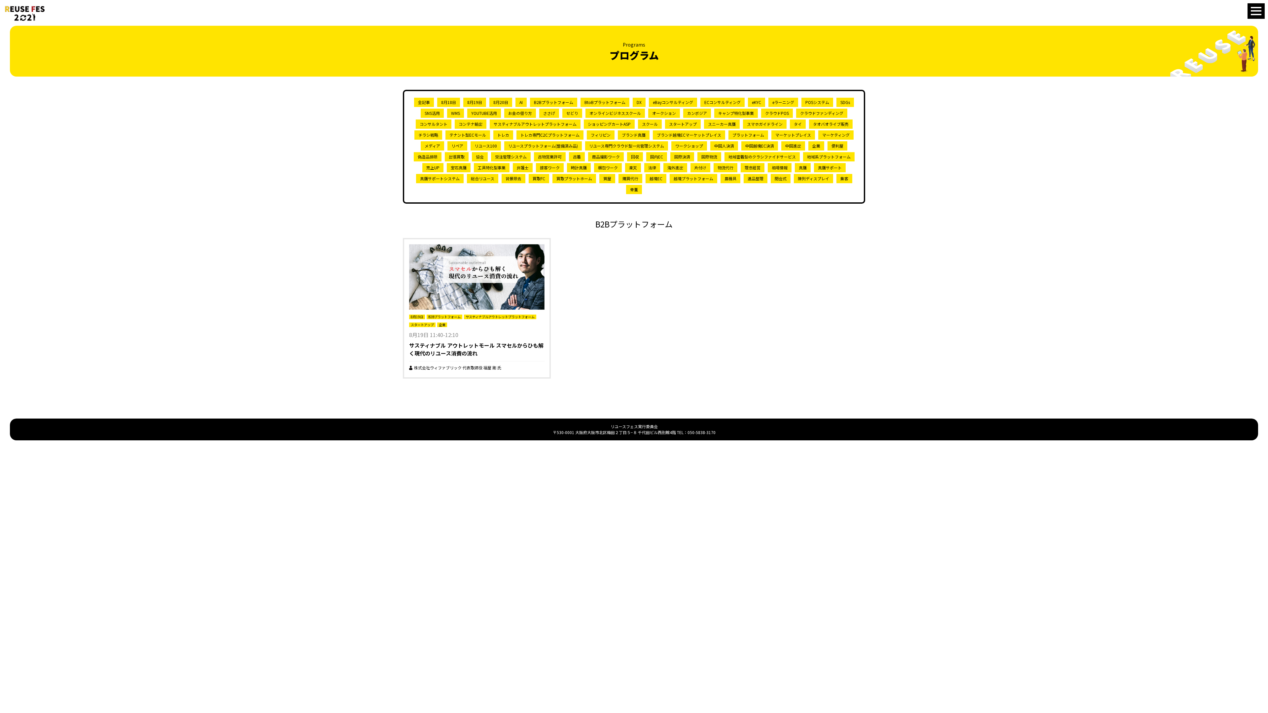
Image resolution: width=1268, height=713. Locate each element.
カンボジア (697, 113)
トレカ (503, 135)
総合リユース (482, 178)
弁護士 (523, 167)
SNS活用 (432, 113)
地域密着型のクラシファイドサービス (762, 156)
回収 (635, 156)
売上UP (433, 167)
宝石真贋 (459, 167)
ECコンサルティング (722, 102)
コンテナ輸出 (470, 124)
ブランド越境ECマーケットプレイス (689, 135)
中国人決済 (724, 146)
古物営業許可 (550, 156)
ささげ (549, 113)
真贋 (803, 167)
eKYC (756, 102)
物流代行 (725, 167)
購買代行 (630, 178)
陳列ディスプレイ (813, 178)
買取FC (539, 178)
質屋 (607, 178)
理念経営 (752, 167)
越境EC (656, 178)
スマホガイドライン (765, 124)
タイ (798, 124)
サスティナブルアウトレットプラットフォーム (535, 124)
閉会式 (781, 178)
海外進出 (675, 167)
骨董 (634, 189)
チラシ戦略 (428, 135)
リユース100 (486, 146)
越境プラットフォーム (693, 178)
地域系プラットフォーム (829, 156)
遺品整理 (755, 178)
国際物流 (709, 156)
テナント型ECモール (467, 135)
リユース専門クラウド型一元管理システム (626, 146)
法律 (652, 167)
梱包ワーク (608, 167)
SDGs (845, 102)
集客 (844, 178)
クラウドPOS (777, 113)
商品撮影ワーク (606, 156)
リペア (457, 146)
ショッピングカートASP (609, 124)
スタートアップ (683, 124)
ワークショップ (689, 146)
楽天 (633, 167)
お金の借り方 (520, 113)
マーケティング (836, 135)
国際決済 (682, 156)
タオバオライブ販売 (831, 124)
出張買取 (457, 156)
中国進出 (793, 146)
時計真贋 (579, 167)
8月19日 (474, 102)
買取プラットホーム (574, 178)
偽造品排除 (428, 156)
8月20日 (500, 102)
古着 (577, 156)
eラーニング (783, 102)
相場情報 (780, 167)
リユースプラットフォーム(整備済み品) (543, 146)
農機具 (730, 178)
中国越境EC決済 (759, 146)
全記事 (424, 102)
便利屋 (837, 146)
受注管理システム (511, 156)
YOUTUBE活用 (484, 113)
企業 (816, 146)
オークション (664, 113)
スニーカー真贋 (722, 124)
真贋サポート (830, 167)
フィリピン (601, 135)
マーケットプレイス (793, 135)
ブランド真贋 (634, 135)
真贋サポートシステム (440, 178)
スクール (650, 124)
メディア (432, 146)
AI (521, 102)
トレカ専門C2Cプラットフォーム (550, 135)
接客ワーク (550, 167)
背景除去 (513, 178)
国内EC (656, 156)
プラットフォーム (748, 135)
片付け (700, 167)
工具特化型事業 (492, 167)
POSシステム (817, 102)
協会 (480, 156)
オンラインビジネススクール (615, 113)
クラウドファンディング (821, 113)
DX (639, 102)
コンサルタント (433, 124)
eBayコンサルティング (673, 102)
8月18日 (448, 102)
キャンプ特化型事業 (736, 113)
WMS (455, 113)
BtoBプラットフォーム (604, 102)
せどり (572, 113)
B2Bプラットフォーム (553, 102)
